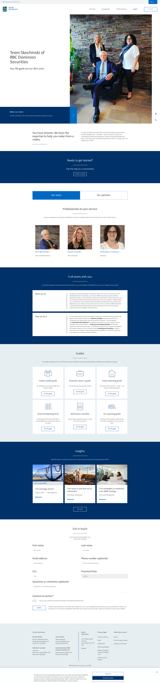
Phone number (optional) (94, 558)
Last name (86, 545)
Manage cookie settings (108, 678)
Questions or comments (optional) (50, 582)
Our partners (104, 195)
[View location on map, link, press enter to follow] (80, 630)
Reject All (108, 668)
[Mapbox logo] (36, 643)
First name (38, 545)
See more (80, 509)
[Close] (157, 667)
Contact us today (80, 174)
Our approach (106, 9)
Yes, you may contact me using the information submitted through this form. (61, 601)
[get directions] (80, 628)
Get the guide (48, 394)
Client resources (121, 9)
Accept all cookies (108, 673)
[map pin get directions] (80, 628)
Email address (39, 558)
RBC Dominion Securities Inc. (11, 2)
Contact (150, 9)
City (34, 571)
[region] (80, 630)
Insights (135, 9)
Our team (92, 9)
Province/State (89, 571)
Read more (38, 497)
